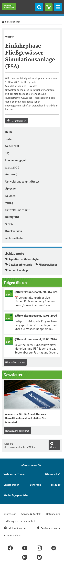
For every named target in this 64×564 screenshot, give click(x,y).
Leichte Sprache (16, 528)
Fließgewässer (48, 264)
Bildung (55, 484)
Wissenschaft (52, 474)
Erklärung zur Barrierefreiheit (19, 521)
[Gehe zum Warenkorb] (49, 7)
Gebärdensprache (50, 528)
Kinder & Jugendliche (16, 495)
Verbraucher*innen (14, 474)
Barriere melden (12, 535)
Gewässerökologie (20, 264)
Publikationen (13, 21)
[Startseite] (9, 6)
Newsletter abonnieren (17, 430)
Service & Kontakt (31, 514)
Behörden (35, 484)
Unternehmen (11, 484)
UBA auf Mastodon (15, 362)
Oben (53, 447)
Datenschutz (53, 514)
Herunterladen (18, 120)
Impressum (10, 514)
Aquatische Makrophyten (24, 259)
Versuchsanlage (19, 270)
